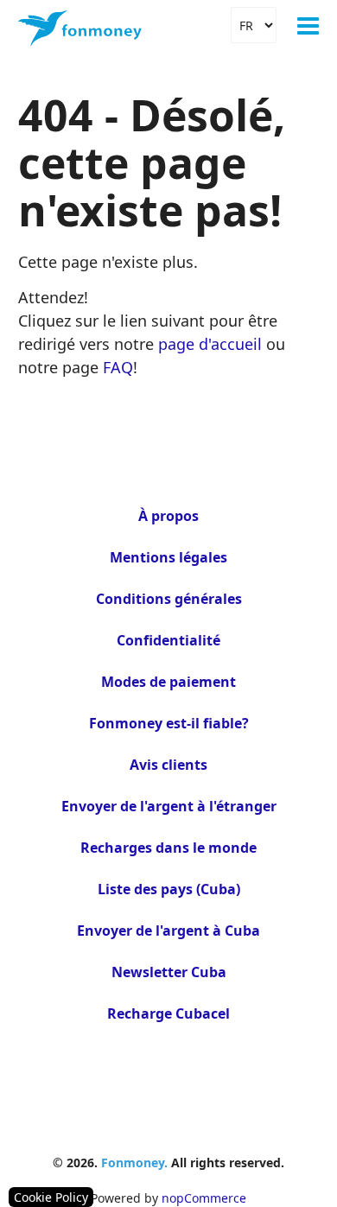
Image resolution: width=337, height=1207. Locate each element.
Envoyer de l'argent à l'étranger (169, 806)
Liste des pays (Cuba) (169, 889)
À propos (168, 515)
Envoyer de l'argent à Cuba (168, 930)
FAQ (118, 367)
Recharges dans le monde (168, 847)
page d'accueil (210, 344)
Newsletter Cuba (168, 971)
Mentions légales (168, 557)
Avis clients (168, 764)
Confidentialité (168, 640)
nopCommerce (204, 1198)
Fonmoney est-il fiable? (169, 723)
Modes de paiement (168, 681)
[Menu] (308, 26)
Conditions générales (169, 598)
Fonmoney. (134, 1162)
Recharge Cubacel (168, 1013)
